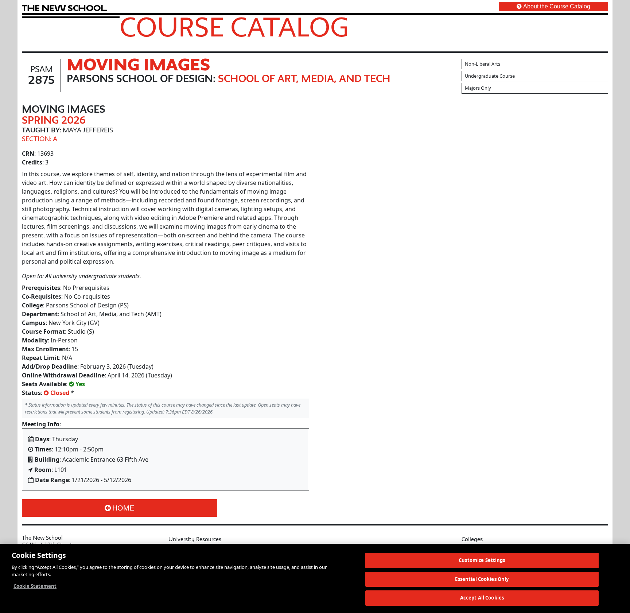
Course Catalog (234, 27)
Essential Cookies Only (482, 579)
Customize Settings (482, 560)
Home (123, 508)
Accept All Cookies (482, 597)
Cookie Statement (35, 586)
